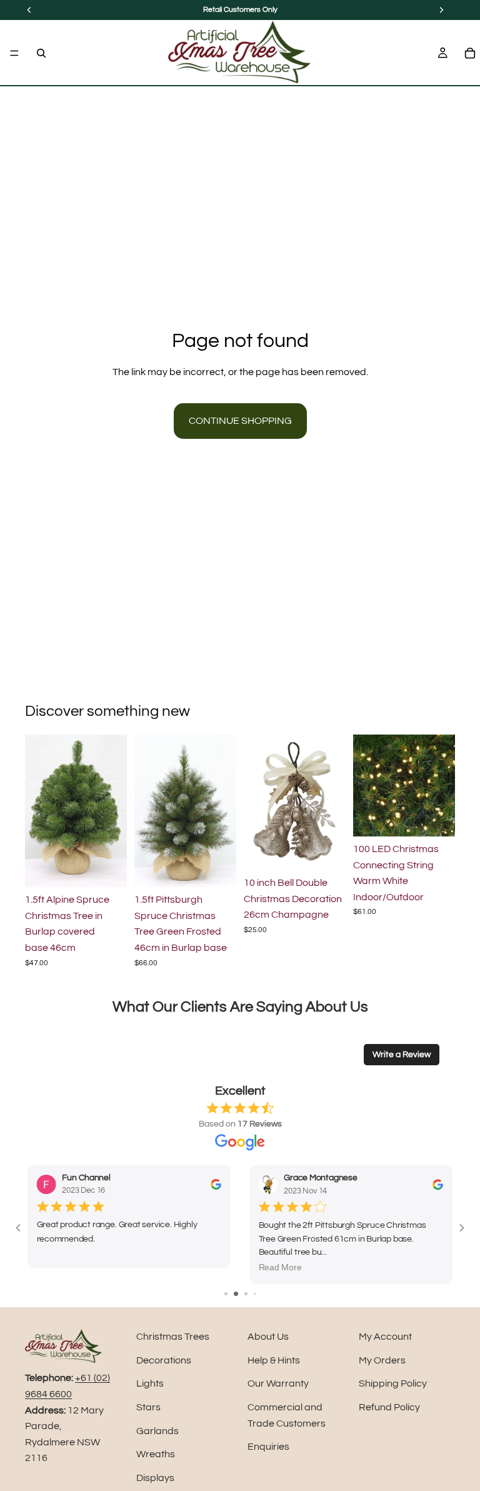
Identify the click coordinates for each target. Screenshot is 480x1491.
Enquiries (268, 1447)
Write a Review (401, 1054)
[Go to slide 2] (236, 1294)
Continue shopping (240, 421)
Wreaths (155, 1454)
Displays (155, 1478)
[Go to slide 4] (255, 1294)
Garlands (157, 1431)
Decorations (163, 1360)
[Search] (41, 53)
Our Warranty (278, 1383)
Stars (148, 1407)
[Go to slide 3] (246, 1293)
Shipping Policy (393, 1383)
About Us (268, 1337)
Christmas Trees (172, 1337)
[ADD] (107, 867)
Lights (150, 1383)
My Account (385, 1337)
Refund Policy (389, 1407)
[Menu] (14, 53)
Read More (279, 1268)
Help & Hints (274, 1360)
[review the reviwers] (216, 1184)
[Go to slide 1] (226, 1293)
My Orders (382, 1360)
